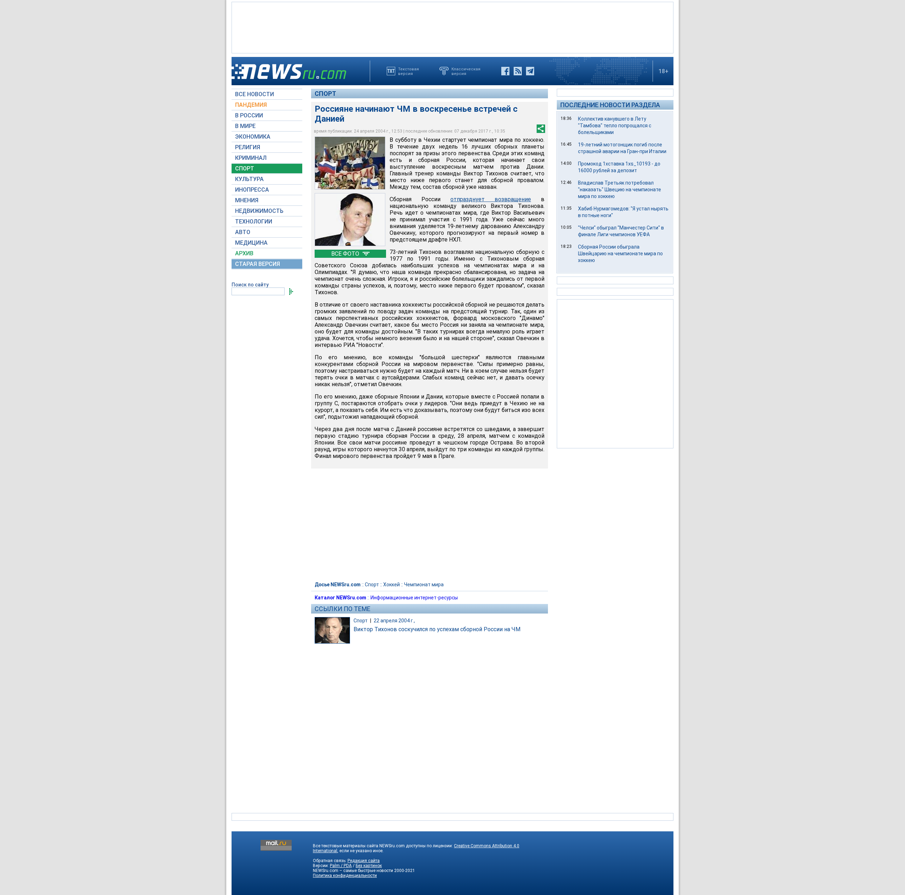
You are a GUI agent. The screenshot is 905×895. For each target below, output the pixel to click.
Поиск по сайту (250, 284)
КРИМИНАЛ (251, 158)
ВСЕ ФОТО (346, 253)
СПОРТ (244, 168)
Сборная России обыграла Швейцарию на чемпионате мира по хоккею (620, 253)
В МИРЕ (245, 126)
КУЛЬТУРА (249, 179)
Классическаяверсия (465, 71)
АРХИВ (244, 253)
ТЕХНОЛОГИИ (253, 221)
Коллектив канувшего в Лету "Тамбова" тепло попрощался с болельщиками (614, 125)
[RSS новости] (518, 71)
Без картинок (369, 865)
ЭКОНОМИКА (252, 136)
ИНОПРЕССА (252, 189)
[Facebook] (505, 71)
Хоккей (391, 584)
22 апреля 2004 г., (394, 620)
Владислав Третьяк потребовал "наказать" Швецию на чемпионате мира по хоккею (619, 189)
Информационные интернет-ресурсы (414, 597)
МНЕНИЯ (246, 200)
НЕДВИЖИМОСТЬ (259, 211)
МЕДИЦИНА (251, 242)
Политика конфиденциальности (345, 875)
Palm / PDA (341, 865)
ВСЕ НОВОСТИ (254, 94)
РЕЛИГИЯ (247, 147)
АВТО (242, 232)
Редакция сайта (364, 860)
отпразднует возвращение (490, 199)
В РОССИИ (249, 115)
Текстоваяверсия (408, 71)
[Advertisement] (452, 27)
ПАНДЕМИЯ (251, 104)
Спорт (325, 93)
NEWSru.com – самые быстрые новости (353, 870)
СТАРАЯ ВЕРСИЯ (257, 264)
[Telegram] (530, 71)
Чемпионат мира (424, 584)
